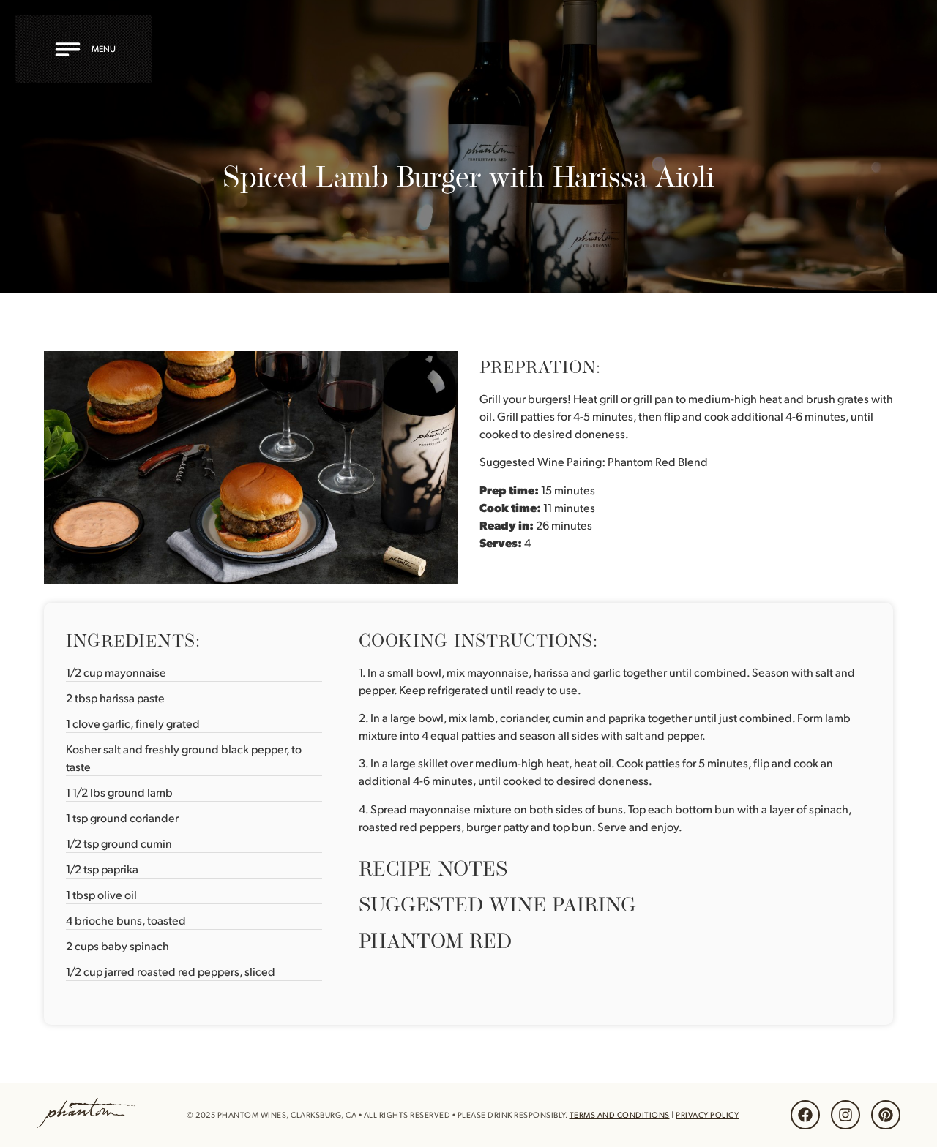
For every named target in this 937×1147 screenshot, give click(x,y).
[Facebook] (805, 1114)
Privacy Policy (707, 1115)
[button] (88, 49)
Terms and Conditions (620, 1115)
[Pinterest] (885, 1114)
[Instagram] (845, 1114)
